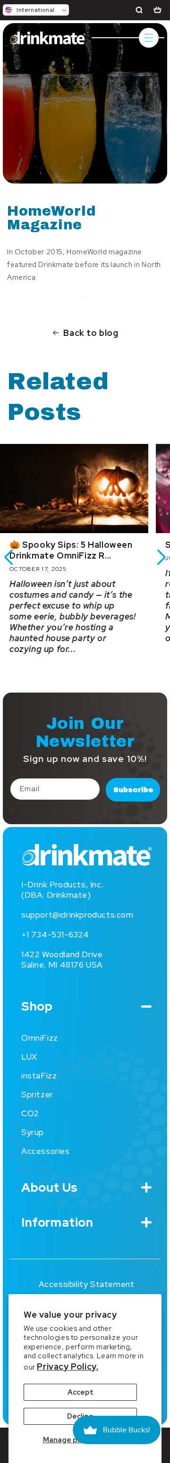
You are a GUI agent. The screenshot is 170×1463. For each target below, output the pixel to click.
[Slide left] (8, 557)
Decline (80, 1416)
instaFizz (39, 1075)
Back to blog (90, 332)
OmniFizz (39, 1038)
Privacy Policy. (67, 1366)
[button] (36, 10)
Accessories (45, 1151)
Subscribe (133, 790)
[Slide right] (161, 557)
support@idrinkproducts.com (77, 915)
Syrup (32, 1132)
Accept (81, 1392)
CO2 (30, 1113)
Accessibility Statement (87, 1284)
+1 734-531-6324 (55, 934)
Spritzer (37, 1094)
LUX (29, 1057)
